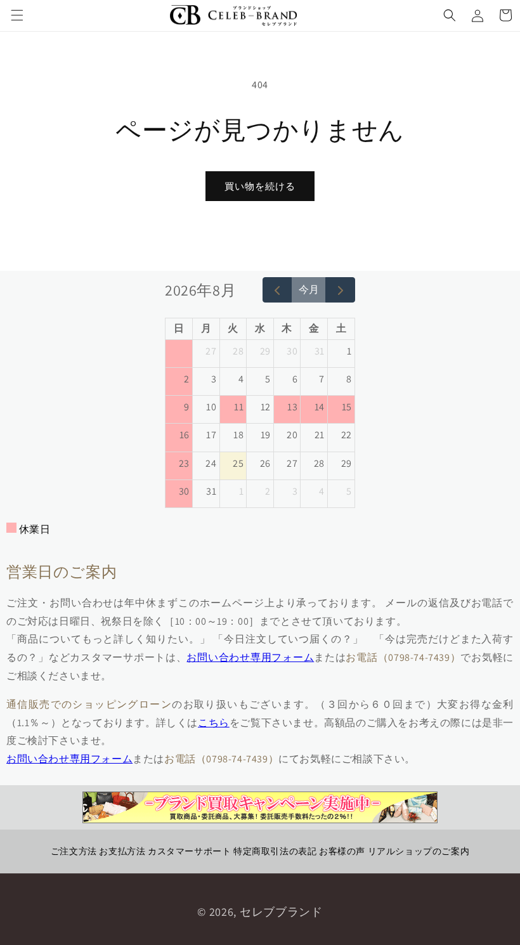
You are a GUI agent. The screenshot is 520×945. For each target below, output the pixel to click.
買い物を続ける (260, 186)
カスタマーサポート (189, 851)
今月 (309, 289)
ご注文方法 (74, 851)
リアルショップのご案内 (419, 851)
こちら (214, 722)
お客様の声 (342, 851)
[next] (340, 290)
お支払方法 (122, 851)
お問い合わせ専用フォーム (250, 657)
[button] (17, 15)
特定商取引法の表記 (274, 851)
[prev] (277, 290)
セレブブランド (281, 911)
